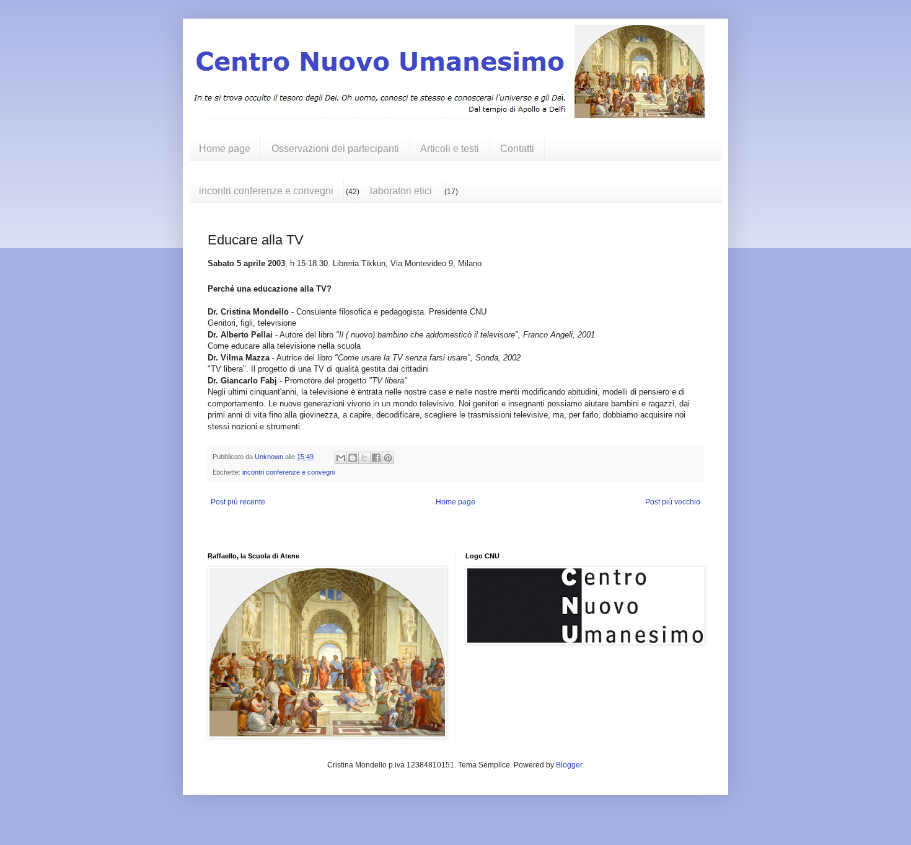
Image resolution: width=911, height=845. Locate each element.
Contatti (517, 148)
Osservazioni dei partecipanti (335, 148)
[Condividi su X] (364, 458)
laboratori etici (401, 191)
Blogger (569, 765)
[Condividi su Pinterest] (388, 458)
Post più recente (238, 502)
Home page (224, 148)
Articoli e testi (449, 148)
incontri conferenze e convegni (266, 191)
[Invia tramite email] (341, 458)
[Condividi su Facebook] (376, 458)
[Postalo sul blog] (352, 458)
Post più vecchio (672, 502)
